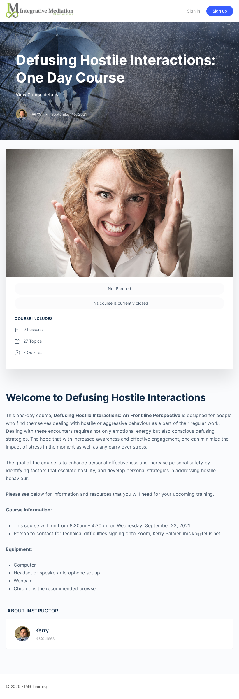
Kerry (42, 630)
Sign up (219, 10)
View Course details (37, 94)
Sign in (193, 10)
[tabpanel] (119, 492)
